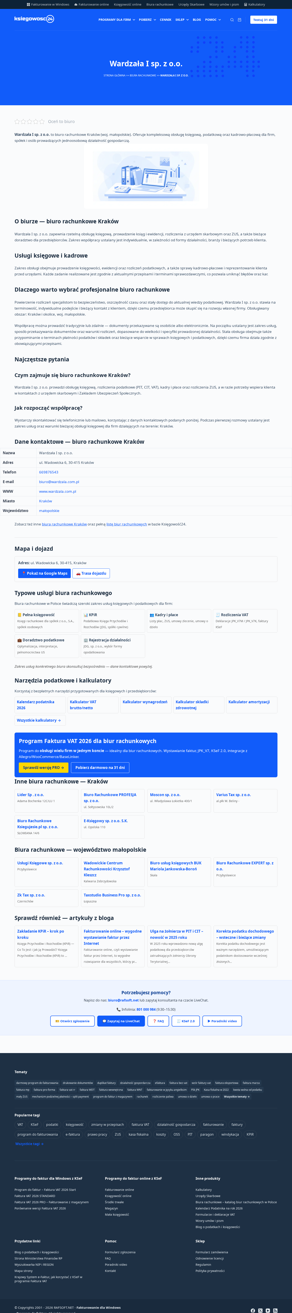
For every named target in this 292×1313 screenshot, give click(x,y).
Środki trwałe (114, 1202)
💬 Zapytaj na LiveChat (121, 1021)
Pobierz (145, 20)
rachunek (142, 1096)
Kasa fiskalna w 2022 (216, 1090)
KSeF (34, 1124)
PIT (190, 1134)
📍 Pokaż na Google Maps (44, 573)
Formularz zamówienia (212, 1252)
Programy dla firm (115, 20)
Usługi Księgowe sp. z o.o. (40, 862)
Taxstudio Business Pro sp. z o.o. (112, 895)
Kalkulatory (256, 4)
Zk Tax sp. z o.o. (31, 895)
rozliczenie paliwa (163, 1096)
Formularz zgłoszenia (120, 1252)
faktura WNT (134, 1090)
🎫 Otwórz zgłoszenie (72, 1021)
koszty (161, 1134)
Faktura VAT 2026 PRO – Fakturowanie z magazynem (52, 1202)
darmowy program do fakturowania (37, 1083)
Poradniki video (116, 1265)
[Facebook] (253, 1311)
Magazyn (111, 1208)
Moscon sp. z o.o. (165, 794)
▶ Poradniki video (222, 1021)
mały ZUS (22, 1096)
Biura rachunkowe (159, 4)
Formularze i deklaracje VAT (215, 1214)
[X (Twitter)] (260, 1311)
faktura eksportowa (226, 1083)
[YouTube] (268, 1311)
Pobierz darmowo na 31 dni (100, 767)
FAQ (108, 1258)
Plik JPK (195, 1090)
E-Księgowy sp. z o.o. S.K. (106, 820)
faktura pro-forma (44, 1090)
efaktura (160, 1083)
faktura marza (251, 1083)
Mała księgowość (117, 1214)
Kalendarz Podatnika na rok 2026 (219, 1208)
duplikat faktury (106, 1083)
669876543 (48, 472)
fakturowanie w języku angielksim (167, 1090)
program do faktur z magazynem (112, 1096)
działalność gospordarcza (135, 1083)
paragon (207, 1134)
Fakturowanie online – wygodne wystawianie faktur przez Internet (113, 937)
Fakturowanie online (94, 4)
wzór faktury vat (201, 1083)
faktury (237, 1124)
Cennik (165, 20)
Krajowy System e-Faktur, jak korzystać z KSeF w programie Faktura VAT (48, 1279)
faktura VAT (140, 1124)
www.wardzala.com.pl (57, 491)
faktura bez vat (178, 1083)
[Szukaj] (232, 19)
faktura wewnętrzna (111, 1090)
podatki (52, 1124)
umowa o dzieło (187, 1096)
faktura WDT (87, 1090)
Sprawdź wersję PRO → (43, 767)
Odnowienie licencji (210, 1258)
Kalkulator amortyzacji (249, 701)
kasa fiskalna (139, 1134)
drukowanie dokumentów (78, 1083)
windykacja (230, 1134)
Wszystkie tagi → (29, 1143)
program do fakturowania (38, 1134)
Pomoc (211, 20)
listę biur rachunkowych (126, 524)
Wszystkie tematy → (237, 1096)
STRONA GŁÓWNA (114, 75)
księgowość (75, 1124)
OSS (177, 1134)
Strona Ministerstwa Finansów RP (38, 1258)
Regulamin (203, 1265)
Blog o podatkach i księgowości (218, 1227)
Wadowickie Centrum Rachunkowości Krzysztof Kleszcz (107, 868)
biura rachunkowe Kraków (64, 524)
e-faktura (73, 1134)
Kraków (45, 500)
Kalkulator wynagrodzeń (145, 701)
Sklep (179, 20)
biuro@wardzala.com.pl (59, 481)
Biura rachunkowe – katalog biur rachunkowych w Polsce (236, 1202)
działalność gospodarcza (176, 1124)
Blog (197, 20)
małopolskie (49, 510)
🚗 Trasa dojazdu (91, 573)
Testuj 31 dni (263, 20)
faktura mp (22, 1090)
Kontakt (110, 1271)
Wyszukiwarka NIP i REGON (34, 1265)
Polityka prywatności (210, 1271)
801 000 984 (146, 1009)
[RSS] (275, 1311)
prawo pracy (97, 1134)
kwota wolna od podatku (247, 1090)
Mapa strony (23, 1271)
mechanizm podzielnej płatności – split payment (60, 1096)
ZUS (118, 1134)
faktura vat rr (67, 1090)
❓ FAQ (158, 1021)
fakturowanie (213, 1124)
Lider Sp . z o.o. (30, 794)
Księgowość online (127, 4)
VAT (20, 1124)
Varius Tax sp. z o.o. (233, 794)
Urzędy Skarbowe (191, 4)
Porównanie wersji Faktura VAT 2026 (40, 1208)
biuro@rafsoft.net (123, 1000)
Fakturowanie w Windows (50, 4)
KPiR (250, 1134)
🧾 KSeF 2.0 (186, 1021)
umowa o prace (210, 1096)
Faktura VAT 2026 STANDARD (35, 1196)
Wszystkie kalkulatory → (39, 720)
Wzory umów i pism (224, 4)
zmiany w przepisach (107, 1124)
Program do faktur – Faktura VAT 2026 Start (45, 1190)
